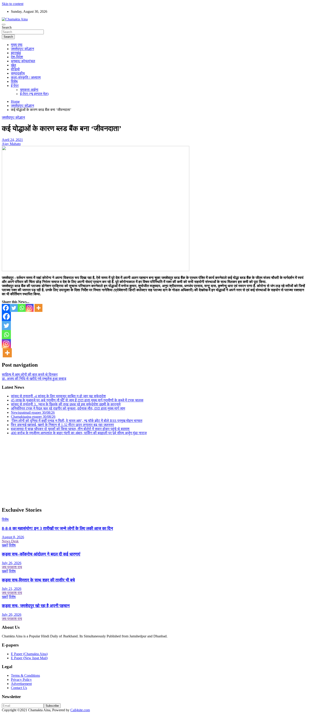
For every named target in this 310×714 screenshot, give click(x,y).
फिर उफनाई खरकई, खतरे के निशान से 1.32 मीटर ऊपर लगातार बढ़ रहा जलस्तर (62, 425)
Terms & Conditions (25, 675)
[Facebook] (6, 308)
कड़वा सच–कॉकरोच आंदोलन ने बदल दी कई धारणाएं (41, 554)
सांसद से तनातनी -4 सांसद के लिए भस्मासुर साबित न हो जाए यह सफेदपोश (58, 396)
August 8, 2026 (13, 537)
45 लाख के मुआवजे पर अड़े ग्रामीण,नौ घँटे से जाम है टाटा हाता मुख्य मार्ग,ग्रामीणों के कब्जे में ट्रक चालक (77, 400)
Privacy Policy (21, 679)
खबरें (5, 545)
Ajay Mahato (11, 144)
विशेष (14, 81)
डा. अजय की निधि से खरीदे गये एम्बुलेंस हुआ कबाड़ (34, 379)
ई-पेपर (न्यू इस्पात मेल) (34, 94)
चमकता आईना (29, 90)
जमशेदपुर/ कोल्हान (22, 49)
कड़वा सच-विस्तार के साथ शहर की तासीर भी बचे (38, 580)
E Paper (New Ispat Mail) (29, 658)
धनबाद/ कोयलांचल (23, 61)
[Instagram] (30, 308)
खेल (13, 65)
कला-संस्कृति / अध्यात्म (26, 77)
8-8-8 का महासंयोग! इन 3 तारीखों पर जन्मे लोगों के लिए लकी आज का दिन (57, 528)
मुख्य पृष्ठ (16, 45)
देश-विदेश (17, 57)
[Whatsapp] (22, 308)
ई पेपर (15, 86)
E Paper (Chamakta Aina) (29, 654)
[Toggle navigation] (3, 24)
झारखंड (16, 53)
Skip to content (12, 4)
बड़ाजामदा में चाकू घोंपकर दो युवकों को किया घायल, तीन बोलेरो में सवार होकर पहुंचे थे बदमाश (70, 429)
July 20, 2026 (11, 614)
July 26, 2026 (11, 563)
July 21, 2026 (11, 589)
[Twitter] (14, 308)
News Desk (10, 541)
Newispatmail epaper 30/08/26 (33, 412)
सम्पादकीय (18, 73)
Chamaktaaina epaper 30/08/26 (33, 416)
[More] (38, 308)
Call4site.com (80, 710)
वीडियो (15, 69)
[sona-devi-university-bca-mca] (95, 270)
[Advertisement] (138, 470)
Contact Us (19, 688)
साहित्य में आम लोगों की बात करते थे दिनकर (30, 374)
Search (7, 27)
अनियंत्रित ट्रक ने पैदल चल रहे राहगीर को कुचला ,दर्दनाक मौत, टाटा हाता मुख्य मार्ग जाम (68, 408)
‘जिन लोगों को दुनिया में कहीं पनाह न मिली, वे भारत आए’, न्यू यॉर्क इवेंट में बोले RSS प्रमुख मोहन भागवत (76, 421)
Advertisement (21, 684)
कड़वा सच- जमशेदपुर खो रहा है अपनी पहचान (36, 605)
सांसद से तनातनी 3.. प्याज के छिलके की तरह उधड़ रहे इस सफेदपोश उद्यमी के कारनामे (66, 404)
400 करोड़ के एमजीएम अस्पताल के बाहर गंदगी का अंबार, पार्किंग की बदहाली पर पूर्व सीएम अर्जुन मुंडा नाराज (79, 433)
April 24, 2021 (12, 140)
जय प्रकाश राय (12, 567)
